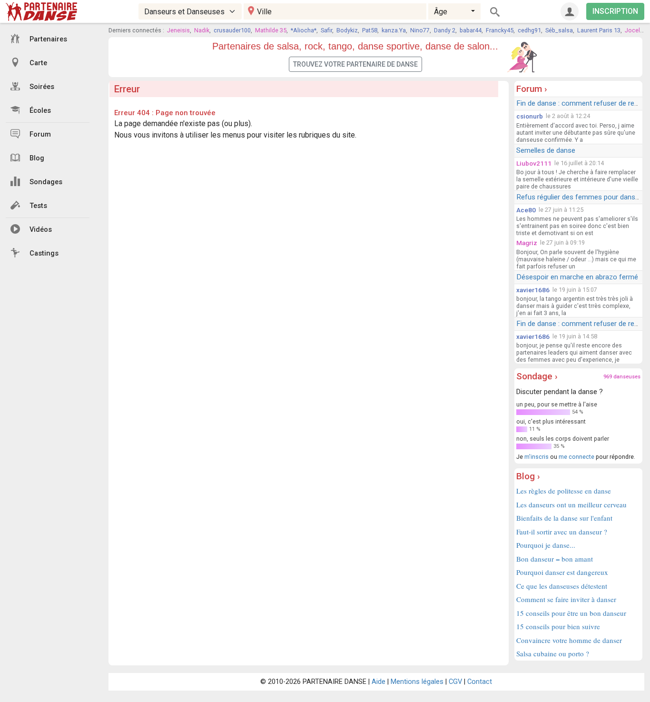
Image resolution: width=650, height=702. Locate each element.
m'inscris (536, 456)
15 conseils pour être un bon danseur (571, 613)
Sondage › (537, 376)
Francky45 (499, 30)
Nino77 (420, 30)
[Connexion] (570, 11)
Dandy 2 (444, 30)
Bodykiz (347, 30)
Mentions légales (417, 682)
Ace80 (526, 210)
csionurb (529, 116)
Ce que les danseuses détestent (561, 586)
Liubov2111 (534, 163)
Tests (38, 206)
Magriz (526, 243)
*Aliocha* (303, 30)
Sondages (46, 182)
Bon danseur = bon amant (554, 559)
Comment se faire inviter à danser (566, 599)
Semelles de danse (545, 150)
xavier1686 (533, 290)
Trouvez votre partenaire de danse (355, 64)
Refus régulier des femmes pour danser (578, 197)
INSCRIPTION (615, 11)
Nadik (201, 30)
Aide (378, 682)
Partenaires (48, 39)
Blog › (528, 476)
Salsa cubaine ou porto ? (552, 653)
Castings (44, 253)
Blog (37, 158)
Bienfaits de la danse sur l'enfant (564, 518)
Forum (40, 134)
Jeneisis (178, 30)
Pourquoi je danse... (545, 545)
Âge (440, 11)
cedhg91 (529, 30)
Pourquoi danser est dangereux (562, 572)
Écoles (40, 111)
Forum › (531, 88)
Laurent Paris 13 (598, 30)
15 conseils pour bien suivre (558, 626)
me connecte (576, 456)
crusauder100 (232, 30)
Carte (38, 63)
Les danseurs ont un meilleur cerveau (571, 504)
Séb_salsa (559, 30)
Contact (479, 682)
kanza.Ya (394, 30)
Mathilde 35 (270, 30)
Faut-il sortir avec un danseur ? (561, 531)
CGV (455, 682)
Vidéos (41, 230)
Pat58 (369, 30)
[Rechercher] (495, 11)
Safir (326, 30)
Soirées (42, 87)
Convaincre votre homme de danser (569, 640)
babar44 (471, 30)
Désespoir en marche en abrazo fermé (577, 277)
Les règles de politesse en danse (563, 490)
